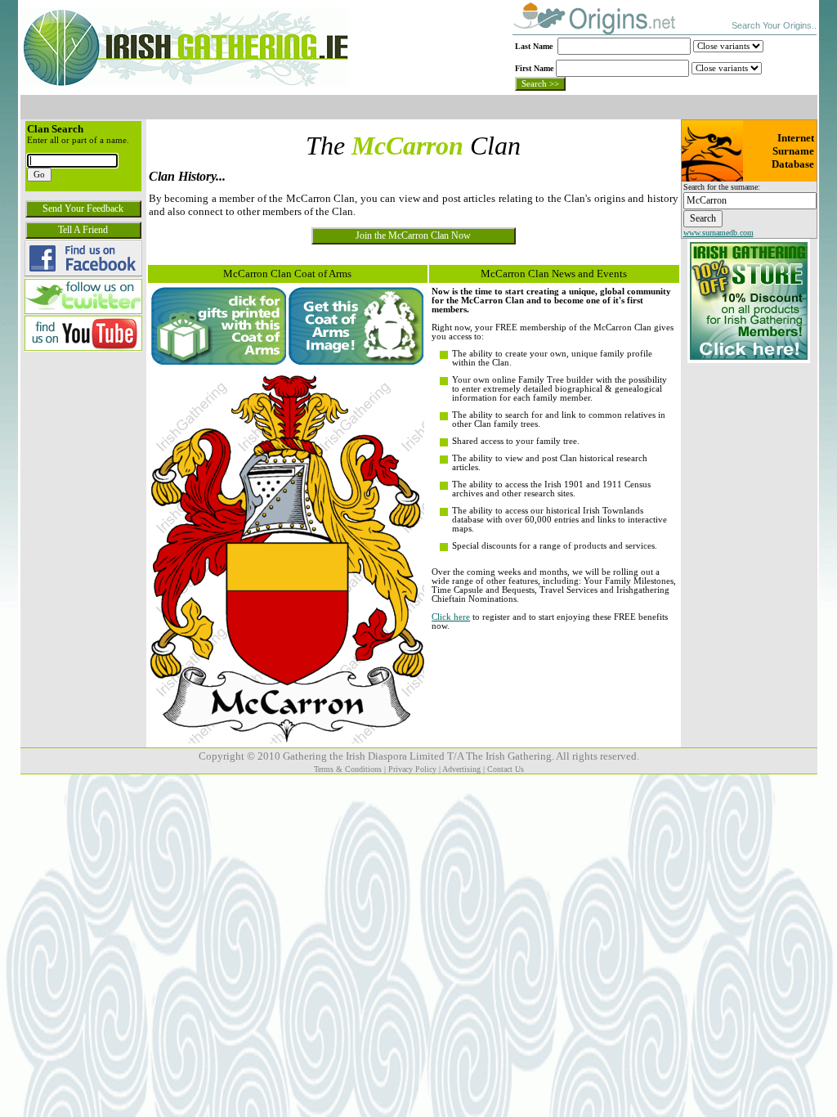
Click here (451, 616)
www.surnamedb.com (718, 232)
